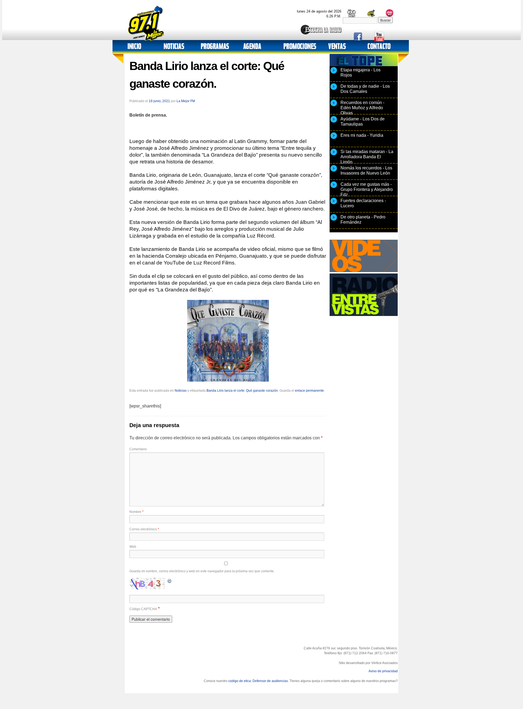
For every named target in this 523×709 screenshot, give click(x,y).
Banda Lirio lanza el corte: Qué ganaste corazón (242, 390)
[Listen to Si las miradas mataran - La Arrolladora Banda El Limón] (334, 155)
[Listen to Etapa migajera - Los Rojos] (334, 73)
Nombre (136, 512)
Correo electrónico (144, 529)
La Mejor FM (186, 101)
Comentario (138, 449)
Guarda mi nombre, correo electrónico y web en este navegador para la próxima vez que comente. (202, 571)
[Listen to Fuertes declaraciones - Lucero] (334, 204)
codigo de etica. (240, 681)
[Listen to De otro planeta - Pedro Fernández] (334, 220)
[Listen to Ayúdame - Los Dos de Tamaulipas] (334, 122)
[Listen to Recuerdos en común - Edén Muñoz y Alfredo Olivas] (334, 106)
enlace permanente (309, 390)
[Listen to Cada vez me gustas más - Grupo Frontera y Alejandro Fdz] (334, 188)
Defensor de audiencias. (271, 681)
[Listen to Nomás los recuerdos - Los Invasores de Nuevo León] (334, 171)
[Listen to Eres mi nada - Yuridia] (334, 139)
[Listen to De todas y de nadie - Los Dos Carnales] (334, 90)
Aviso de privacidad (383, 671)
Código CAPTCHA (143, 609)
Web (132, 547)
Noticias (181, 390)
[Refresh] (170, 580)
